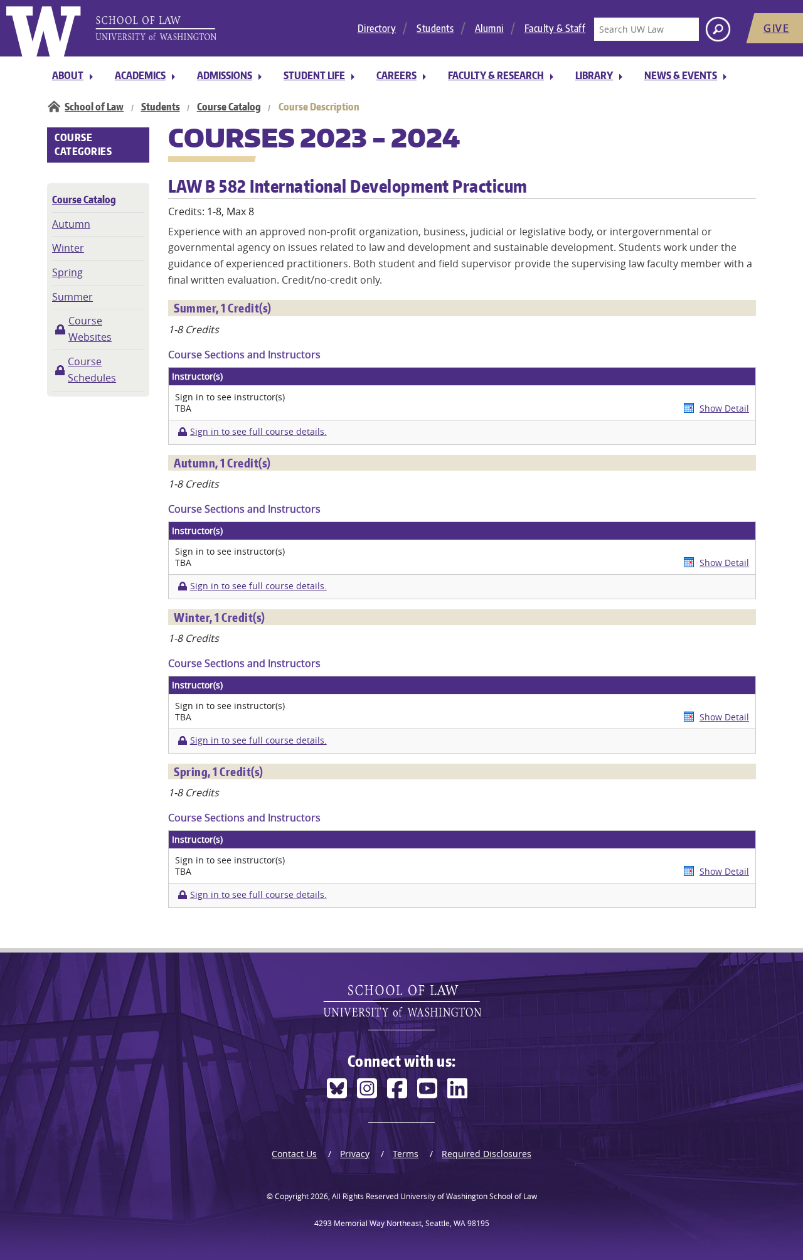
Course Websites (90, 329)
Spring (67, 272)
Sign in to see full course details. (258, 431)
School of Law (94, 106)
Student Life (314, 75)
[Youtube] (427, 1088)
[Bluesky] (337, 1088)
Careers (396, 75)
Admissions (224, 75)
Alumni (489, 28)
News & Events (680, 75)
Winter (68, 248)
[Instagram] (367, 1088)
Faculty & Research (496, 75)
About (67, 75)
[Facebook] (397, 1088)
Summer (72, 297)
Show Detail (724, 408)
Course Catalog (229, 106)
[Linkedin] (457, 1088)
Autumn (71, 224)
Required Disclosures (486, 1154)
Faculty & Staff (555, 28)
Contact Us (294, 1154)
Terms (405, 1154)
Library (594, 75)
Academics (140, 75)
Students (435, 28)
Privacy (355, 1154)
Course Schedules (92, 370)
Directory (377, 28)
